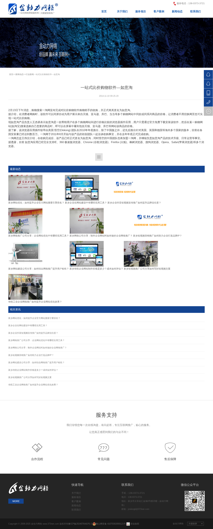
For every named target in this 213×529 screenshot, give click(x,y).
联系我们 (195, 11)
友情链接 (195, 523)
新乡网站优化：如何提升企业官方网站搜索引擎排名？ (36, 202)
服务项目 (140, 11)
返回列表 (99, 157)
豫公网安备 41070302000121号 (111, 523)
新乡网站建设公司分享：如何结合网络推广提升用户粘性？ (38, 268)
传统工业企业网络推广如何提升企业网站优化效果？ (35, 301)
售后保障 (170, 459)
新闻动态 (177, 11)
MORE (15, 501)
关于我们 (122, 11)
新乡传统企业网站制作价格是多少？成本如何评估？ (96, 268)
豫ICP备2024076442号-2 (80, 523)
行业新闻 (30, 74)
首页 (104, 11)
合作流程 (37, 459)
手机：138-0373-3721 (133, 493)
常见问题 (104, 459)
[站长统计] (128, 523)
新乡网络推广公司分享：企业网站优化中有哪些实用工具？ (38, 235)
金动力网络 (179, 523)
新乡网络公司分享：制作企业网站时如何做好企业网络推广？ (101, 235)
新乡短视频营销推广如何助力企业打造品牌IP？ (157, 235)
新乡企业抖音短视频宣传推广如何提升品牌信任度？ (134, 202)
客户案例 (159, 11)
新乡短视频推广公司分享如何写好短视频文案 (147, 268)
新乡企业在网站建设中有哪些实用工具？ (86, 202)
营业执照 (134, 523)
